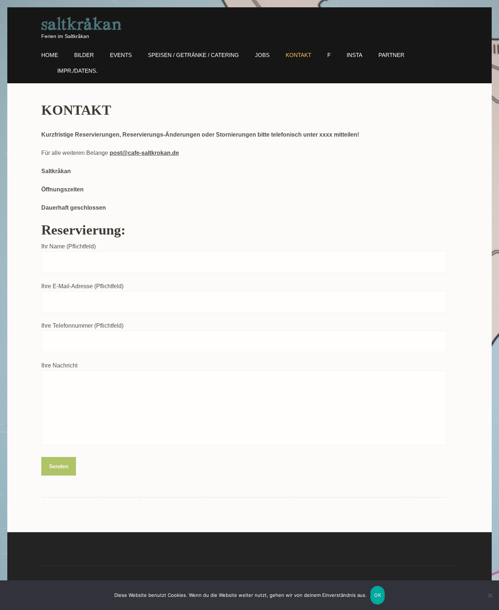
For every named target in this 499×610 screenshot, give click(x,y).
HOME (49, 55)
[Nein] (490, 595)
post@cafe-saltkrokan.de (144, 153)
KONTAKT (298, 55)
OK (377, 595)
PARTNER (391, 55)
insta (354, 55)
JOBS (262, 55)
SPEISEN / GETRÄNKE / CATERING (193, 55)
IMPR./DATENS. (77, 71)
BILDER (84, 55)
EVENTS (121, 55)
